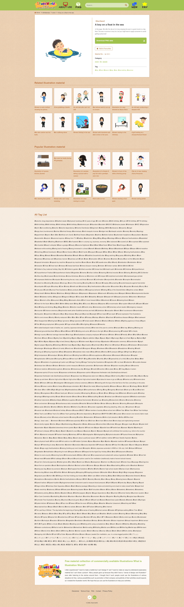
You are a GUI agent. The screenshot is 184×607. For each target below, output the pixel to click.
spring (136, 482)
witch (90, 531)
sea (116, 70)
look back (120, 390)
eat (37, 307)
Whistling (97, 527)
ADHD (109, 224)
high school (138, 352)
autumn (47, 238)
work (115, 531)
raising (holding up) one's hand (71, 448)
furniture (38, 338)
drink (63, 303)
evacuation (110, 310)
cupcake (128, 286)
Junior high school (56, 379)
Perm (37, 434)
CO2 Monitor (144, 272)
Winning (65, 531)
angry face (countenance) (44, 231)
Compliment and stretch (116, 276)
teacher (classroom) (114, 503)
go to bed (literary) (64, 341)
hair (103, 345)
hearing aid (40, 352)
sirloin (50, 476)
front (130, 334)
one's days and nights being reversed (126, 420)
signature (139, 472)
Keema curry (128, 379)
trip (142, 513)
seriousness (136, 469)
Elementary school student (118, 307)
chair (140, 262)
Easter (140, 303)
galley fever (59, 338)
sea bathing (122, 70)
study (70, 493)
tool (57, 513)
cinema (83, 272)
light (54, 390)
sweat (103, 500)
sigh (121, 472)
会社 (136, 538)
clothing (135, 272)
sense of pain (125, 469)
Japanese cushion (84, 372)
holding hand (78, 355)
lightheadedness (72, 390)
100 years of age (89, 221)
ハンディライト (106, 538)
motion (85, 407)
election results (76, 307)
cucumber (107, 286)
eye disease (70, 314)
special (137, 479)
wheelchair (69, 527)
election (66, 307)
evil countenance (127, 310)
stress (52, 493)
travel (129, 513)
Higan (122, 352)
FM (74, 331)
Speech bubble (53, 482)
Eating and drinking (46, 307)
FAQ (92, 591)
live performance (91, 390)
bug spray (120, 255)
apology (140, 231)
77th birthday (142, 221)
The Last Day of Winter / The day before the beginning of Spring (57, 510)
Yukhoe (76, 534)
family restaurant (61, 317)
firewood (94, 324)
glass (47, 341)
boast (60, 252)
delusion (76, 293)
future (45, 338)
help (93, 352)
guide (75, 345)
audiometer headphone (123, 235)
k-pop (120, 379)
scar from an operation (43, 465)
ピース (116, 538)
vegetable (70, 520)
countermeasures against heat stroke (132, 283)
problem (69, 445)
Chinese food (98, 269)
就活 (60, 541)
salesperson (96, 462)
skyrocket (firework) (133, 476)
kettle (37, 383)
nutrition (80, 417)
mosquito (132, 403)
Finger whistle (71, 324)
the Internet (108, 507)
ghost (140, 338)
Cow (61, 286)
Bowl (116, 252)
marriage (39, 396)
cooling (86, 283)
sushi (83, 500)
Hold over (68, 355)
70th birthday (132, 221)
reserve (79, 451)
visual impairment (132, 520)
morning (124, 403)
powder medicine (118, 441)
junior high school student (87, 379)
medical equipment (123, 396)
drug (76, 303)
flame (58, 331)
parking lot (139, 427)
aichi (37, 228)
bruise (82, 255)
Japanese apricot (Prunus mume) (47, 372)
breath (76, 255)
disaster (101, 297)
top (61, 513)
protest (109, 445)
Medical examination (139, 396)
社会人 (38, 544)
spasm (131, 479)
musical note (40, 410)
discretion (133, 297)
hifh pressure (113, 352)
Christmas (127, 269)
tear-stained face (41, 507)
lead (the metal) (90, 386)
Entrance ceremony (51, 310)
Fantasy (89, 317)
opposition (78, 424)
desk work (102, 293)
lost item (141, 390)
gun (80, 345)
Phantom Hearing (62, 434)
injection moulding (118, 365)
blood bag (39, 252)
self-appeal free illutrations (78, 469)
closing (127, 272)
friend (118, 334)
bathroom (60, 241)
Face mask (102, 314)
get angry (116, 338)
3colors (106, 221)
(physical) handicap (75, 221)
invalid (94, 369)
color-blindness (60, 276)
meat (85, 396)
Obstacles (98, 417)
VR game (43, 524)
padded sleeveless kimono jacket (62, 427)
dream (132, 300)
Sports (115, 482)
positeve (97, 441)
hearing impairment (52, 352)
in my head (119, 362)
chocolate (119, 269)
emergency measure (135, 307)
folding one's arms (83, 331)
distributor (142, 297)
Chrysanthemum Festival (44, 272)
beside (98, 248)
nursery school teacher (61, 417)
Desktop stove (113, 293)
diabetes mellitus (47, 297)
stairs (68, 486)
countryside (40, 286)
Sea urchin (126, 465)
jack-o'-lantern (131, 369)
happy (94, 348)
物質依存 (143, 541)
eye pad (79, 314)
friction (112, 334)
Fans (82, 317)
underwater (142, 517)
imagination (110, 362)
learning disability (103, 386)
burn (134, 255)
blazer (133, 248)
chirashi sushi (109, 269)
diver (37, 300)
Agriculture (145, 224)
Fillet (37, 324)
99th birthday (72, 224)
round (71, 458)
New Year (121, 410)
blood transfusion (50, 252)
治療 (121, 541)
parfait (131, 427)
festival (98, 321)
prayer (137, 441)
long (105, 390)
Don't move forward (89, 300)
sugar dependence (99, 493)
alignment (95, 228)
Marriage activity (49, 396)
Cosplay (106, 283)
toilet (52, 513)
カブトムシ (134, 534)
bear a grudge (63, 245)
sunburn (72, 496)
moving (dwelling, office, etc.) (115, 407)
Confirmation (99, 279)
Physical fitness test (128, 434)
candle (136, 259)
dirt (87, 297)
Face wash (111, 314)
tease (51, 507)
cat (111, 262)
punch (133, 445)
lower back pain (62, 393)
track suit (96, 513)
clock (122, 272)
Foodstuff (125, 331)
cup (122, 286)
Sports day (122, 482)
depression (84, 293)
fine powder (60, 324)
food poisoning (115, 331)
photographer (89, 434)
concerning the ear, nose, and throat (74, 279)
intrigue (87, 369)
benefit (92, 248)
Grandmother (132, 341)
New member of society (95, 410)
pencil (94, 431)
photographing (100, 434)
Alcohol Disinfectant (83, 228)
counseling (114, 283)
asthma (98, 235)
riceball (130, 455)
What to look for (58, 527)
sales (88, 462)
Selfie (91, 469)
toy (90, 513)
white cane (106, 527)
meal (75, 396)
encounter (39, 310)
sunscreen (95, 496)
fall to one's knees (42, 317)
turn (99, 517)
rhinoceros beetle (71, 455)
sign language (130, 472)
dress (53, 303)
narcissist (49, 410)
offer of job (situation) (111, 417)
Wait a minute (53, 524)
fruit (135, 334)
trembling (136, 513)
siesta (116, 472)
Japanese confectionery (68, 372)
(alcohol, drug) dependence (45, 221)
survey (58, 500)
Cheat (46, 266)
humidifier (93, 359)
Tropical (44, 517)
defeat (48, 293)
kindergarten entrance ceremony (77, 383)
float (101, 70)
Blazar (127, 248)
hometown (108, 355)
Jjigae (109, 376)
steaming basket (77, 489)
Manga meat (114, 393)
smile (57, 479)
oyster (136, 424)
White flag (124, 527)
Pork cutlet (55, 441)
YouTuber (62, 534)
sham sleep (49, 472)
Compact (102, 276)
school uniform (81, 465)
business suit (73, 259)
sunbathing (55, 496)
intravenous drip (77, 369)
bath (46, 241)
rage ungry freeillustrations (50, 448)
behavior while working (44, 248)
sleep (144, 476)
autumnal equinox (58, 238)
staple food (140, 486)
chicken (101, 266)
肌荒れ (49, 544)
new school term (110, 410)
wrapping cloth (41, 534)
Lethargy (134, 386)
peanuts (87, 431)
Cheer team (54, 266)
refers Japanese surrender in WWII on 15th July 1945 (110, 448)
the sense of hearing (88, 510)
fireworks (102, 324)
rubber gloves (63, 462)
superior (110, 496)
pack (47, 427)
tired (140, 510)
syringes (142, 500)
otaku (85, 424)
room (65, 458)
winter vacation (81, 531)
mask (58, 396)
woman (96, 531)
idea (137, 359)
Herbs (99, 352)
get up (134, 338)
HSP (81, 359)
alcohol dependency (67, 228)
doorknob (106, 300)
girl (37, 341)
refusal (132, 448)
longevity (112, 390)
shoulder (105, 472)
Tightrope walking (123, 510)
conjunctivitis (110, 279)
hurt (106, 359)
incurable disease (140, 362)
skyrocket (122, 476)
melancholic (115, 400)
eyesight (94, 314)
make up (95, 393)
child (121, 266)
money (110, 403)
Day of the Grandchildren (117, 290)
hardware (101, 348)
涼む (136, 541)
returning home (58, 455)
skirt (115, 476)
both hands (83, 252)
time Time (134, 510)
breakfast (61, 255)
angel (130, 228)
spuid (142, 482)
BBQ (66, 241)
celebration (123, 262)
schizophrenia (63, 465)
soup (108, 479)
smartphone (40, 479)
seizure (64, 469)
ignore (38, 362)
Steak (59, 489)
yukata (69, 534)
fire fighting (85, 324)
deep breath (40, 293)
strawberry (121, 489)
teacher (102, 503)
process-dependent (89, 445)
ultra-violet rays (126, 517)
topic (74, 513)
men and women (41, 403)
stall (73, 486)
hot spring (59, 359)
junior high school (71, 379)
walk (61, 524)
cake (86, 259)
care (84, 262)
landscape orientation (71, 386)
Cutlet (47, 290)
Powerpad (129, 441)
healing (131, 348)
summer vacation (138, 493)
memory (138, 400)
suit (109, 493)
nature (69, 410)
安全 (50, 541)
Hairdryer (117, 345)
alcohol (55, 228)
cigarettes (76, 272)
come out (83, 276)
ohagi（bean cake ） (43, 420)
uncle (135, 517)
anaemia (123, 228)
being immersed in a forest (79, 248)
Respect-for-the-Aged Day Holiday (95, 451)
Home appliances (97, 355)
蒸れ (55, 544)
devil (37, 297)
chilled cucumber (86, 269)
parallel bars (105, 427)
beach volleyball (51, 245)
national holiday (60, 410)
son (103, 479)
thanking (99, 507)
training (122, 513)
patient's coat (72, 431)
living (100, 390)
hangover (87, 348)
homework (117, 355)
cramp (67, 286)
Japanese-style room (92, 376)
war (108, 524)
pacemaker (39, 427)
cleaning (103, 272)
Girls (41, 341)
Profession (101, 445)
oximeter (112, 424)
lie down (39, 390)
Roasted (48, 458)
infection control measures (69, 365)
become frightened (83, 245)
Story (109, 489)
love (53, 393)
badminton (88, 238)
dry (81, 303)
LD (82, 386)
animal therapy (67, 231)
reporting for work (62, 451)
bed (92, 245)
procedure (77, 445)
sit (54, 476)
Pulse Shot (117, 445)
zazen (83, 534)
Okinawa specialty (74, 420)
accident (103, 224)
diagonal (66, 297)
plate (61, 438)
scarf (54, 465)
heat (61, 352)
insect (129, 365)
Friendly (124, 334)
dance (82, 290)
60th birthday (114, 221)
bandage (112, 238)
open (59, 424)
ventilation (79, 520)
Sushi (89, 500)
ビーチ (122, 538)
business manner (61, 259)
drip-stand (70, 303)
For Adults (133, 331)
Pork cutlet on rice (67, 441)
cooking (48, 283)
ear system (124, 303)
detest (129, 293)
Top (65, 513)
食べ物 (87, 544)
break (54, 255)
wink (59, 531)
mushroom (130, 407)
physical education (113, 434)
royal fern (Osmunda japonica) (46, 462)
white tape (133, 527)
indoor (50, 365)
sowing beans (122, 479)
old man (92, 420)
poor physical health (43, 441)
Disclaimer (75, 591)
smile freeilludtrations (68, 479)
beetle (130, 245)
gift (145, 338)
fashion (102, 317)
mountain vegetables (96, 407)
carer (89, 262)
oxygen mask (127, 424)
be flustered (74, 241)
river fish (143, 455)
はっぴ (96, 538)
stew (86, 489)
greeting (49, 345)
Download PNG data (105, 40)
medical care (110, 396)
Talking (91, 503)
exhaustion (39, 314)
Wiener (38, 531)
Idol (142, 359)
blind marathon (143, 248)
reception (87, 448)
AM (108, 228)
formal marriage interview (56, 334)
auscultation (137, 235)
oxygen (118, 424)
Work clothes (128, 531)
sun (147, 493)
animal (57, 231)
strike (58, 493)
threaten (112, 510)
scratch (103, 465)
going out (75, 341)
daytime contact (133, 290)
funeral (145, 334)
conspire (127, 279)
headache (114, 348)
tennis (62, 507)
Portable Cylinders (81, 441)
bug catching (110, 255)
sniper (80, 479)
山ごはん (67, 541)
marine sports (133, 393)
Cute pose (39, 290)
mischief (83, 403)
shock (65, 472)
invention (102, 369)
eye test (86, 314)
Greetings (57, 345)
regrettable (39, 451)
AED (138, 224)
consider (119, 279)
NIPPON (106, 414)
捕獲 (91, 541)
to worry (38, 513)
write (49, 534)
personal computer (47, 434)
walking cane (75, 524)
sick (111, 472)
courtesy (55, 286)
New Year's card (41, 414)
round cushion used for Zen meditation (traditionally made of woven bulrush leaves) (103, 458)
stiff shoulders (95, 489)
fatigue (132, 317)
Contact (98, 591)
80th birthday (40, 224)
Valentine (62, 520)
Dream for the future (42, 303)
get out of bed (125, 338)
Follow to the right (97, 331)
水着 (116, 541)
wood (109, 531)
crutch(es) (83, 286)
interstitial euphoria (55, 369)
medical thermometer (84, 400)
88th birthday (51, 224)
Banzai (119, 238)
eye (63, 314)
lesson (120, 386)
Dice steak (80, 297)
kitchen (92, 383)
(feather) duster (61, 221)
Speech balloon (41, 482)
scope (97, 465)
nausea (76, 410)
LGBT (146, 386)
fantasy (96, 317)
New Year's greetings (69, 414)
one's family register (42, 424)
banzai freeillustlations (131, 238)
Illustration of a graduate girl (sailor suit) (55, 362)
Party (53, 431)
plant (56, 438)
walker (66, 524)
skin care (93, 476)
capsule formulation (42, 262)
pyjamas (139, 445)
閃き (76, 544)
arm (53, 235)
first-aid (117, 328)
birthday (105, 248)
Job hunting (117, 376)
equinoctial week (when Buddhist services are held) (77, 310)
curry (142, 286)
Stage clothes (40, 486)
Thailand (92, 507)
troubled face (63, 517)
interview (67, 369)
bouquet (92, 252)
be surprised (134, 241)
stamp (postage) (82, 486)
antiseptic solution (116, 231)
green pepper (40, 345)
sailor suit (81, 462)
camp (121, 259)
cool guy (64, 283)
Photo (80, 434)
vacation (54, 520)
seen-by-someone (54, 469)
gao (98, 338)
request (72, 451)
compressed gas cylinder (134, 276)
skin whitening (102, 476)
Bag (100, 238)
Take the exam (82, 503)
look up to (128, 390)
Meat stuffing (93, 396)
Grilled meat (67, 345)
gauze (103, 338)
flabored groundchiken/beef (45, 331)
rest (110, 451)
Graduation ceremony (119, 341)
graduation (106, 341)
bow (110, 252)
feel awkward (140, 317)
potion (108, 441)
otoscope (92, 424)
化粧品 (142, 538)
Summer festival (125, 493)
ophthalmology (68, 424)
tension (79, 507)
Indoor (56, 365)
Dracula (113, 300)
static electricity (41, 489)
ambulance (114, 228)
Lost (135, 390)
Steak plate (66, 489)
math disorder (67, 396)
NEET (83, 410)
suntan (103, 496)
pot (103, 441)
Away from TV (71, 238)
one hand (100, 420)
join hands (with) (128, 376)
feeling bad (53, 321)
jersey (103, 376)
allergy (102, 228)
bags (105, 238)
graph (141, 341)
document (55, 300)
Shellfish (58, 472)
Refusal (139, 448)
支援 (96, 541)
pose (91, 441)
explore (57, 314)
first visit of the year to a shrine (103, 328)
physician (140, 434)
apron (48, 235)
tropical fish (53, 517)
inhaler (108, 365)
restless (130, 451)
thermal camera (102, 510)
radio (37, 448)
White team (142, 527)
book (76, 252)
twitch (117, 517)
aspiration (91, 235)
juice (141, 376)
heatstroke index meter (82, 352)
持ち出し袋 (84, 541)
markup (142, 393)
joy (137, 376)
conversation (136, 279)
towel (85, 513)
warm (113, 524)
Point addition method (105, 438)
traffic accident (113, 513)
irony (116, 369)
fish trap (124, 328)
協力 (42, 541)
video (101, 520)
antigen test (104, 231)
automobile (39, 238)
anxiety (126, 231)
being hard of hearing (60, 248)
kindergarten (59, 383)
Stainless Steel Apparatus (56, 486)
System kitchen (41, 503)
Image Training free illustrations (93, 362)
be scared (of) (123, 241)
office (122, 417)
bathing (52, 241)
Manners (123, 393)
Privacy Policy (107, 591)
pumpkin (126, 445)
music (138, 407)
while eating (88, 527)
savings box (144, 462)
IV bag (122, 369)
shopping (72, 472)
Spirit (109, 482)
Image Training (76, 362)
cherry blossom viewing (89, 266)
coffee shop (40, 276)
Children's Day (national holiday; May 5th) (50, 269)
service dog (40, 472)
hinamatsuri (53, 355)
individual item (41, 365)
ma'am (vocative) (75, 393)
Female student (89, 321)
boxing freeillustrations (133, 252)
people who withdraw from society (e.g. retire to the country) (125, 431)
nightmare (97, 414)
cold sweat (49, 276)
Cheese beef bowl (73, 266)
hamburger (39, 348)
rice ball (87, 455)
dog (62, 300)
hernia (105, 352)
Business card (49, 259)
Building (128, 255)
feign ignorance (64, 321)
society (91, 479)
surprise (141, 496)
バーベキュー (88, 538)
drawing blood (123, 300)
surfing (117, 496)
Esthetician (100, 310)
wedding (134, 524)
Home (87, 355)
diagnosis (57, 297)
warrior (119, 524)
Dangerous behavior (94, 290)
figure (143, 321)
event (97, 62)
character (39, 266)
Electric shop (87, 307)
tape (96, 503)
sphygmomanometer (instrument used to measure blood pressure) (83, 482)
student (64, 493)
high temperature (41, 355)
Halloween (133, 345)
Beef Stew (112, 245)
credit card (74, 286)
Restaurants (121, 451)
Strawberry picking (42, 493)
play (112, 70)
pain (76, 427)
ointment (55, 420)
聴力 (43, 544)
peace (81, 431)
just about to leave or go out (107, 379)
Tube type (79, 517)
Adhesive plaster (119, 224)
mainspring (86, 393)
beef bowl (104, 245)
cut (147, 286)
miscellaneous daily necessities (68, 403)
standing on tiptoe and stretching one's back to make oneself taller (112, 486)
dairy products (74, 290)
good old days (96, 341)
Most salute (40, 407)
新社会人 (103, 541)
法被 (126, 541)
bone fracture (68, 252)
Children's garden (72, 269)
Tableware (51, 503)
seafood (134, 465)
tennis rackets (70, 507)
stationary (51, 489)
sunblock (64, 496)
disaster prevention (122, 297)
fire (79, 324)
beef (97, 245)
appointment (40, 235)
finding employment (47, 324)
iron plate (110, 369)
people (105, 62)
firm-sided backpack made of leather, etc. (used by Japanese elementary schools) (63, 328)
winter (72, 531)
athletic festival (108, 235)
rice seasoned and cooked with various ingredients (109, 455)
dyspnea (102, 303)
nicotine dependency (85, 414)
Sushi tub (96, 500)
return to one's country (43, 455)
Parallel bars (116, 427)
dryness (95, 303)
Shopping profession (93, 472)
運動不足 (70, 544)
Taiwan (72, 503)
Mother (61, 407)
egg (56, 307)
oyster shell (144, 424)
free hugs (70, 334)
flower (69, 331)
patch (64, 431)
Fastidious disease (121, 317)
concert (90, 279)
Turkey (94, 517)
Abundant (94, 224)
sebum (141, 465)
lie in (45, 390)
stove (114, 489)
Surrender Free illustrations (45, 500)
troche (38, 517)
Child (131, 266)
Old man (85, 420)
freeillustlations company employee (87, 334)
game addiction (89, 338)
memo (123, 400)
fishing (131, 328)
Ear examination (112, 303)
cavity (115, 262)
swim (136, 500)
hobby (61, 355)
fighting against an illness (131, 321)
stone (103, 489)
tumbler (87, 517)
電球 (81, 544)
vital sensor (144, 520)
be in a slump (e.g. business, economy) (93, 241)
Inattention (128, 362)
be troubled (40, 245)
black (112, 248)
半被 (37, 541)
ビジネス (130, 538)
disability (93, 297)
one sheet (108, 420)
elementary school (100, 307)
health (138, 348)
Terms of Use (85, 591)
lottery (38, 393)
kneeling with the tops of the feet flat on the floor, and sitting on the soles (120, 383)
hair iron (109, 345)
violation (108, 520)
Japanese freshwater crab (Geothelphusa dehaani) (110, 372)
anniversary (77, 231)
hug (86, 359)
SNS (85, 479)
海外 (131, 541)
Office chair (129, 417)
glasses (53, 341)
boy (97, 70)
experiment (49, 314)
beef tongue (122, 245)
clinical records (113, 272)
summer (130, 70)
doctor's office (45, 300)
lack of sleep (58, 386)
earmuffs (133, 303)
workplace (137, 531)
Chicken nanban (111, 266)
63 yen (123, 221)
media (102, 396)
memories (130, 400)
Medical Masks (56, 400)
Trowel (72, 517)
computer (57, 279)
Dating (104, 290)
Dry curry (87, 303)
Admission (130, 224)
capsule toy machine (58, 262)
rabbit (146, 445)
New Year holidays (141, 410)
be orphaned (112, 241)
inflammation (99, 365)
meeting (106, 400)
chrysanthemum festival (63, 272)
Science (90, 465)
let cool (126, 386)
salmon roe (106, 462)
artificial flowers (80, 235)
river (136, 455)
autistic (145, 235)
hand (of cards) (59, 348)
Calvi (101, 259)
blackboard (119, 248)
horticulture (126, 355)
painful (82, 427)
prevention (60, 445)
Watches (127, 524)
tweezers (110, 517)
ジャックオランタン (65, 538)
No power (118, 414)
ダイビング (77, 538)
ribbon (81, 455)
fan (70, 317)
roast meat (39, 458)
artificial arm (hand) (66, 235)
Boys (37, 255)
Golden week (84, 341)
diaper (73, 297)
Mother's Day (76, 407)
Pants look (90, 427)
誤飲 (63, 544)
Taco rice (65, 503)
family (52, 317)
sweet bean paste (113, 500)
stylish (89, 493)
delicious (61, 293)
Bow (105, 252)
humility (101, 359)
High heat (129, 352)
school (72, 465)
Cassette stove (103, 262)
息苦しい (75, 541)
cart (94, 262)
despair (122, 293)
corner (93, 283)
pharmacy (73, 434)
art (57, 235)
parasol (124, 427)
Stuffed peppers (79, 493)
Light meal (60, 390)
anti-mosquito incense (90, 231)
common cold (93, 276)
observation (89, 417)
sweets (123, 500)
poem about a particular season (85, 438)
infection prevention (86, 365)
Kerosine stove (140, 379)
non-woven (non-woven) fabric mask (135, 414)
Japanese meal (77, 376)
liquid (81, 390)
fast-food (110, 317)
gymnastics (87, 345)
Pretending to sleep (48, 445)
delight (68, 293)
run (70, 462)
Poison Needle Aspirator (122, 438)
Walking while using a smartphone (93, 524)
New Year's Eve (54, 414)
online (53, 424)
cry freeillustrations (95, 286)
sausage (136, 462)
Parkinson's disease (43, 431)
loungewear (46, 393)
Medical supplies (69, 400)
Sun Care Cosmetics (43, 496)
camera (107, 259)
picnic (46, 438)
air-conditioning (46, 228)
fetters (118, 321)
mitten (98, 403)
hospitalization (41, 359)
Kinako (51, 383)
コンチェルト (40, 538)
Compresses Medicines (44, 279)
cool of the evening (75, 283)
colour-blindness (72, 276)
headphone (123, 348)
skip (110, 476)
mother (48, 407)
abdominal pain (84, 224)
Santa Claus (126, 462)
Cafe (81, 259)
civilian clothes (93, 272)
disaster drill (109, 297)
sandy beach (116, 462)
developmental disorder (141, 293)
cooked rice (40, 283)
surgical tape (132, 496)
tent (85, 507)
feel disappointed (42, 321)
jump (146, 376)
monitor (116, 403)
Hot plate (51, 359)
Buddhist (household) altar (95, 255)
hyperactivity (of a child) (118, 359)
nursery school (47, 417)
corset (99, 283)
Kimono (44, 383)
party (58, 431)
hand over (70, 348)
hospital (134, 355)
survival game (74, 500)
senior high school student (110, 469)
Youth (55, 534)
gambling (68, 338)
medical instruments (42, 400)
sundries (87, 496)
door (99, 300)
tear (135, 503)
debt (141, 290)
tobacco (45, 513)
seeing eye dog (41, 469)
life (101, 62)
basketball (143, 238)
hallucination (143, 345)
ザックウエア (51, 538)
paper (97, 427)
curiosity (136, 286)
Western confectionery (43, 527)
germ (109, 338)
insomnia (136, 365)
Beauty (72, 245)
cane (142, 259)
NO (112, 414)
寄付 (55, 541)
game (75, 338)
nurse (38, 417)
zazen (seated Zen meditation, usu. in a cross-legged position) (108, 534)
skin (86, 476)
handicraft (78, 348)
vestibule (88, 520)
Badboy (80, 238)
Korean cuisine (47, 386)
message (52, 403)
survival (65, 500)
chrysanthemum (138, 269)
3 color (99, 221)
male (101, 393)
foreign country (41, 334)
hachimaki (96, 345)
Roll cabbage (57, 458)
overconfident (102, 424)
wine (54, 531)
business (39, 259)
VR (37, 524)
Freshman (104, 334)
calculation (94, 259)
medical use (97, 400)
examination (139, 310)
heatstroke (68, 352)
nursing (73, 417)
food (106, 331)
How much (74, 359)
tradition (103, 513)
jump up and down (42, 379)
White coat (115, 527)
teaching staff (127, 503)
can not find (129, 259)
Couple (48, 286)
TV (104, 517)
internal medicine (42, 369)
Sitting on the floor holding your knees (70, 476)
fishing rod (139, 328)
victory (95, 520)
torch (80, 513)
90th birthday (61, 224)
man (106, 393)
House (66, 359)
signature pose (41, 476)
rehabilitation (49, 451)
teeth (56, 507)
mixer (104, 403)
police (135, 438)
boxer (121, 252)
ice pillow (131, 359)
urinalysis (46, 520)
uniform (38, 520)
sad (75, 462)
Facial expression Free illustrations (129, 314)
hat (108, 348)
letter (140, 386)
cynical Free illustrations (59, 290)
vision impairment (118, 520)
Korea (38, 386)
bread (48, 255)
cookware (56, 283)
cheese (62, 266)
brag (42, 255)
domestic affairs (75, 300)
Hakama (125, 345)
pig (51, 438)
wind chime (46, 531)
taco (58, 503)
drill (58, 303)
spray (130, 482)
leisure (107, 70)
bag (95, 238)
